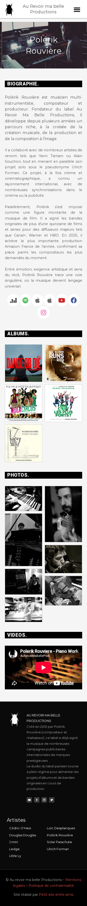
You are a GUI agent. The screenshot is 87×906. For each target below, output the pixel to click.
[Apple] (37, 300)
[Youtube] (62, 300)
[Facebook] (74, 300)
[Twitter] (51, 800)
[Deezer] (13, 300)
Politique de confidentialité (51, 885)
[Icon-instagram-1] (44, 800)
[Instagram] (43, 312)
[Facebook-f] (36, 800)
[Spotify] (25, 300)
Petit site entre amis (56, 894)
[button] (77, 9)
